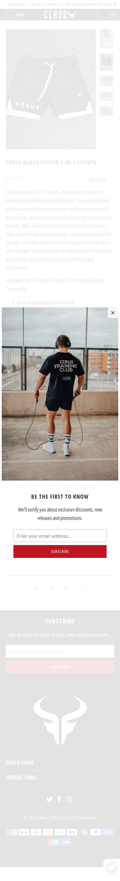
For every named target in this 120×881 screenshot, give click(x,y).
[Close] (113, 312)
